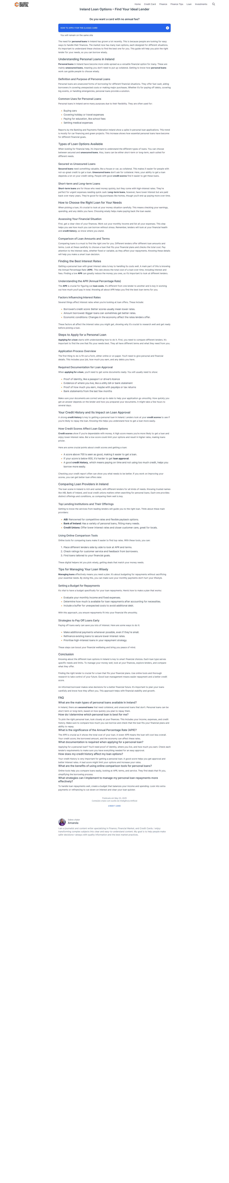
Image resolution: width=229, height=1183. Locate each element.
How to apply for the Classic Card (78, 28)
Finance (163, 4)
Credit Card (150, 4)
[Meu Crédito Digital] (21, 4)
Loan (189, 4)
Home (138, 4)
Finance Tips (177, 4)
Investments (201, 4)
